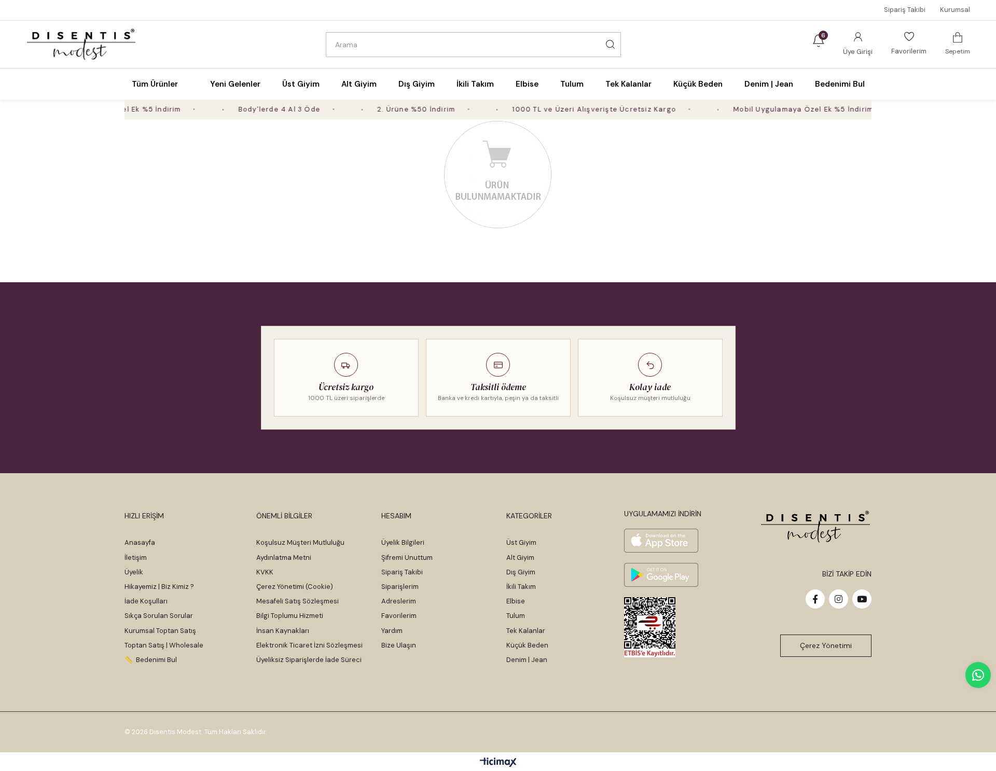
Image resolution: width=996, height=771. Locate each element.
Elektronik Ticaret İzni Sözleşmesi (309, 645)
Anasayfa (140, 542)
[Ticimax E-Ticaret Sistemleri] (498, 763)
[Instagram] (838, 599)
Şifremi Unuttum (407, 557)
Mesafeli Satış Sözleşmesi (297, 601)
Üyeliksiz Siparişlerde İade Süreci (309, 659)
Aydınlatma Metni (283, 557)
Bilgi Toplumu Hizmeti (289, 615)
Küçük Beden (527, 645)
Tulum (515, 615)
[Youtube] (862, 599)
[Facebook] (815, 599)
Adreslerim (398, 601)
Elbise (515, 601)
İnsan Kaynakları (282, 630)
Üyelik (134, 572)
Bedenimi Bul (840, 84)
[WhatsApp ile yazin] (978, 675)
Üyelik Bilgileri (402, 542)
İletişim (136, 557)
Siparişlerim (400, 586)
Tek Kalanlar (525, 630)
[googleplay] (661, 575)
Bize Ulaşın (398, 645)
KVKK (264, 572)
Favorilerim (399, 615)
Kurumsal (955, 9)
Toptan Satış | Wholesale (164, 645)
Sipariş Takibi (904, 9)
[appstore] (661, 541)
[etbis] (649, 627)
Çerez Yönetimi (826, 645)
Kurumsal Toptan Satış (160, 630)
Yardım (392, 630)
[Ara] (610, 45)
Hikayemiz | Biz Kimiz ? (159, 586)
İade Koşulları (146, 601)
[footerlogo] (816, 527)
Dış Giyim (520, 572)
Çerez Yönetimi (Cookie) (294, 586)
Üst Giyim (521, 542)
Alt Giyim (520, 557)
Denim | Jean (526, 659)
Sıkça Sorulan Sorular (159, 615)
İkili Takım (521, 586)
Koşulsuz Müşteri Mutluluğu (300, 542)
